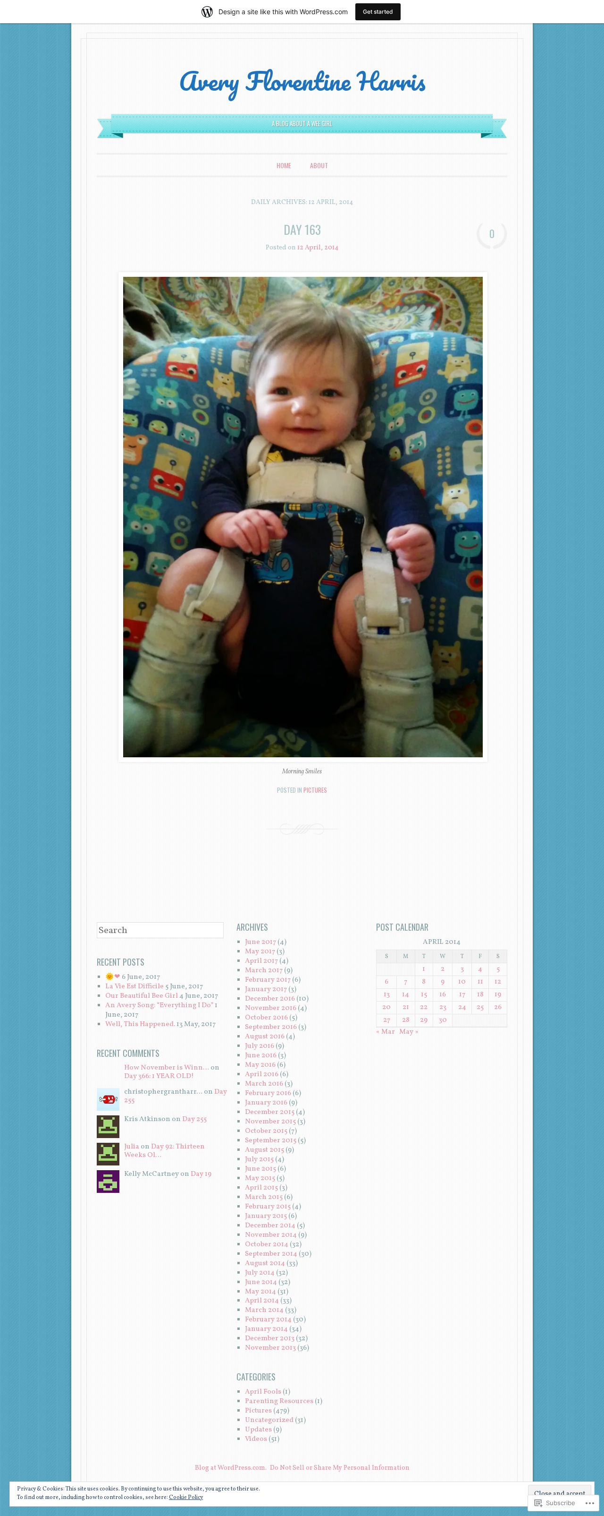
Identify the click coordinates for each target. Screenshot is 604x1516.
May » (409, 1032)
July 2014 (260, 1273)
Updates (258, 1430)
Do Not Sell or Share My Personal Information (340, 1468)
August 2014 (265, 1263)
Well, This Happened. (140, 1024)
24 (462, 1007)
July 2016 (259, 1046)
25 (480, 1007)
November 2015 (270, 1122)
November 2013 (270, 1348)
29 (424, 1020)
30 (443, 1020)
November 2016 (270, 1008)
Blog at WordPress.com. (231, 1468)
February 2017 (268, 980)
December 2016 (270, 999)
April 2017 (261, 961)
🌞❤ (112, 977)
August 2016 (265, 1037)
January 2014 (266, 1329)
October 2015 (266, 1131)
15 (424, 995)
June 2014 (261, 1282)
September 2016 (271, 1027)
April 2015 (261, 1188)
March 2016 (264, 1084)
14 (405, 995)
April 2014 (262, 1301)
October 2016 (266, 1018)
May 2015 (260, 1178)
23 (442, 1007)
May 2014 (260, 1292)
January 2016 (266, 1103)
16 (442, 995)
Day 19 (201, 1174)
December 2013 (269, 1339)
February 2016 (268, 1093)
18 (480, 995)
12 (498, 982)
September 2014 (271, 1254)
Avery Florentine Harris (302, 81)
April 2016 (261, 1074)
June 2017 (260, 942)
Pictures (315, 790)
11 (480, 982)
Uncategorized (269, 1420)
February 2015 (268, 1207)
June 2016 (261, 1056)
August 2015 (264, 1150)
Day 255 (194, 1119)
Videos (256, 1439)
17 (462, 995)
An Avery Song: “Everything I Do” (159, 1006)
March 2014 (264, 1310)
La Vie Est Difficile (134, 987)
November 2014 (271, 1235)
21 (406, 1007)
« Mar (385, 1032)
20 (386, 1007)
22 (424, 1007)
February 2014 (268, 1320)
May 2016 (260, 1065)
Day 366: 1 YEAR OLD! (159, 1076)
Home (284, 165)
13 (387, 995)
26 (498, 1007)
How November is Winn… (166, 1068)
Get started (378, 11)
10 (462, 982)
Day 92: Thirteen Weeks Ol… (164, 1151)
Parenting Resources (279, 1401)
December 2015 (269, 1112)
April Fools (263, 1392)
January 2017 (266, 989)
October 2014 (266, 1245)
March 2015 (264, 1197)
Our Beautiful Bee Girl (141, 996)
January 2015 (266, 1216)
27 (386, 1020)
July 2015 (259, 1160)
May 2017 (260, 952)
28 (406, 1020)
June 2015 (260, 1169)
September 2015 (270, 1141)
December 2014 (270, 1226)
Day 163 (302, 229)
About (319, 165)
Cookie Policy (186, 1497)
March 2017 (264, 971)
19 (498, 995)
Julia (131, 1147)
